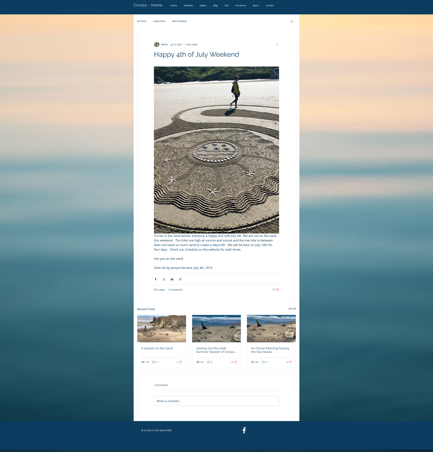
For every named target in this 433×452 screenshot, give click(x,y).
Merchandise (179, 21)
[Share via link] (180, 279)
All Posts (141, 21)
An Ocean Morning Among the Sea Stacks (270, 350)
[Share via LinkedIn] (172, 279)
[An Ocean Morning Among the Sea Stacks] (271, 328)
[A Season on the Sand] (161, 328)
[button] (291, 21)
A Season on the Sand (157, 348)
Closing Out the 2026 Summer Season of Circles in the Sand (215, 350)
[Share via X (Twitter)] (163, 279)
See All (292, 308)
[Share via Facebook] (155, 279)
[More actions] (277, 44)
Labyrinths (159, 21)
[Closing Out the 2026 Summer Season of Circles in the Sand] (216, 328)
